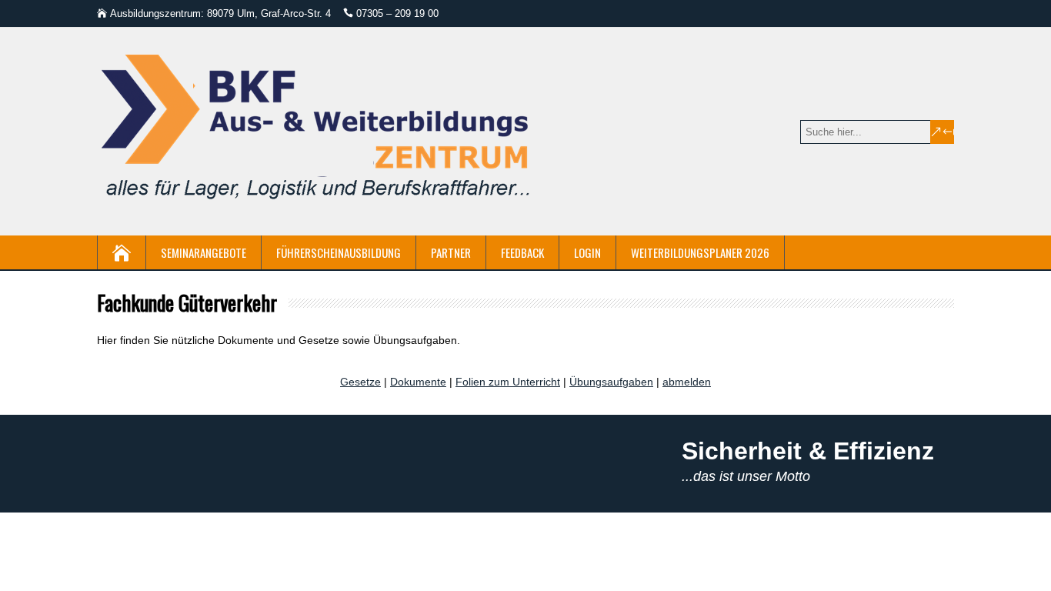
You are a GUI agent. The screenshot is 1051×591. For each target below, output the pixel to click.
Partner (451, 252)
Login (587, 252)
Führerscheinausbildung (338, 252)
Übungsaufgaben (611, 382)
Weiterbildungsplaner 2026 (700, 252)
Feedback (522, 252)
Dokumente (418, 382)
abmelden (686, 382)
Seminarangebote (203, 252)
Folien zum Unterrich (506, 382)
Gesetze (360, 382)
